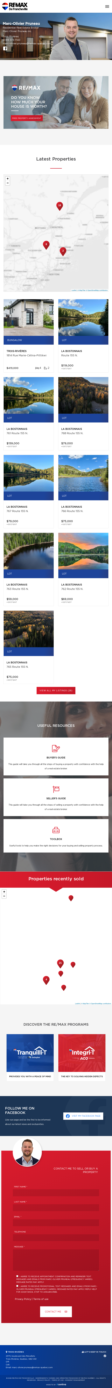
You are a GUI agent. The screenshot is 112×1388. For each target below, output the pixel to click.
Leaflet (74, 290)
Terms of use (40, 1299)
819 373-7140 (12, 40)
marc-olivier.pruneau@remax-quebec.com (27, 43)
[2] (63, 256)
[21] (60, 968)
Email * (17, 1217)
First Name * (20, 1187)
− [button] (8, 183)
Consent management (75, 1380)
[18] (60, 210)
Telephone (20, 1232)
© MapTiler (81, 290)
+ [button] (8, 178)
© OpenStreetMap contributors (97, 290)
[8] (46, 249)
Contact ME (53, 1312)
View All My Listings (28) (56, 691)
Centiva (61, 1384)
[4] (46, 984)
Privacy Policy (23, 1299)
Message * (19, 1247)
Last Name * (20, 1202)
